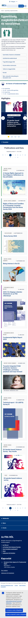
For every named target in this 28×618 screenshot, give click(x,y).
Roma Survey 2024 (10, 236)
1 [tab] (8, 136)
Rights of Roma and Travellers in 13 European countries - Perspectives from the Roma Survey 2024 (13, 206)
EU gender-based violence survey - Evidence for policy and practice (14, 123)
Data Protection (22, 585)
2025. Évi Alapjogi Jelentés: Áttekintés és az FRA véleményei (12, 294)
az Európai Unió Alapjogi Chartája (12, 547)
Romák (4, 72)
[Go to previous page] (5, 155)
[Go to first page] (3, 155)
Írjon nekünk (4, 570)
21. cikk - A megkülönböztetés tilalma (11, 93)
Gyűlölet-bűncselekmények (10, 58)
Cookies (16, 585)
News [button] (4, 523)
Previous (3, 118)
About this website (4, 585)
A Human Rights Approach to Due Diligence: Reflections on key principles (13, 175)
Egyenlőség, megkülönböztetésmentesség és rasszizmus (16, 10)
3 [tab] (15, 136)
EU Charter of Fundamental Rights (16, 83)
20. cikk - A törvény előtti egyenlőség (10, 90)
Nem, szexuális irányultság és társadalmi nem (10, 77)
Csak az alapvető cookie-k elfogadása (16, 614)
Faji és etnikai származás (9, 65)
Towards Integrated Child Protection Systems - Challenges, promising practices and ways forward (12, 369)
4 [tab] (19, 136)
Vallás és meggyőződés (9, 69)
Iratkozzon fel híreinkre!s (7, 573)
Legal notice (10, 585)
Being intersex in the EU (11, 263)
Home (2, 10)
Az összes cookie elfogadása (14, 610)
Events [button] (4, 528)
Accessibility (3, 586)
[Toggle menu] (25, 6)
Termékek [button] (5, 142)
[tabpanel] (14, 118)
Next (25, 118)
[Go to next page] (15, 157)
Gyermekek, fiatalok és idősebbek (11, 54)
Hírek (4, 551)
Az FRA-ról (5, 545)
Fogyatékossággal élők (9, 62)
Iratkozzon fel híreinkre (9, 553)
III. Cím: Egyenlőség (6, 88)
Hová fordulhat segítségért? (10, 549)
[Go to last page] (18, 157)
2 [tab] (12, 136)
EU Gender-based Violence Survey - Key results (12, 450)
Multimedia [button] (6, 518)
